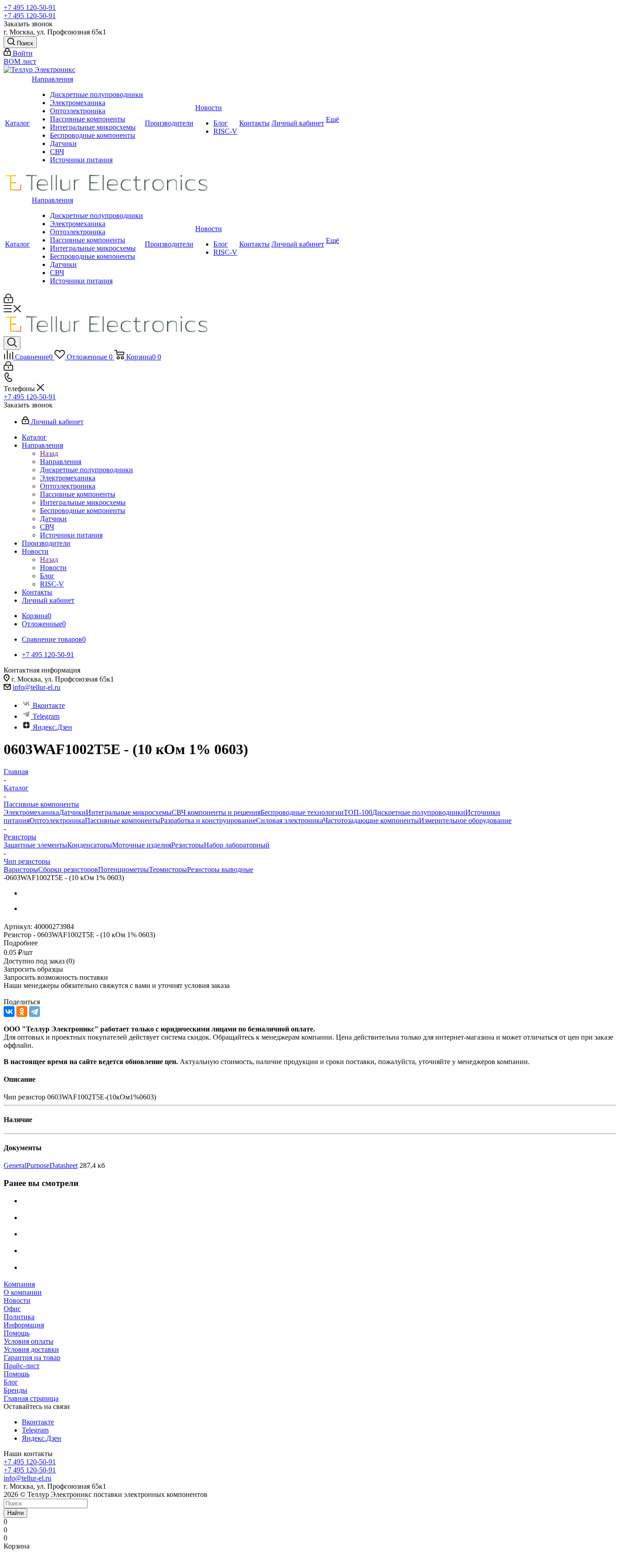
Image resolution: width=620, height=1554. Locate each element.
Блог (220, 123)
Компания (19, 1284)
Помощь (17, 1333)
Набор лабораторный (237, 845)
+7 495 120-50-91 (30, 7)
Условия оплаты (29, 1341)
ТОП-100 (358, 812)
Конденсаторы (89, 845)
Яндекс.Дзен (52, 727)
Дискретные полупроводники (96, 94)
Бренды (15, 1390)
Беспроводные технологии (302, 812)
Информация (24, 1325)
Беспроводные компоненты (92, 135)
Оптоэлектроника (77, 111)
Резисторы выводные (220, 869)
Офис (12, 1308)
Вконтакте (49, 705)
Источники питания (81, 160)
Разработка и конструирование (208, 820)
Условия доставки (31, 1349)
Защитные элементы (35, 845)
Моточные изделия (141, 845)
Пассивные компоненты (87, 119)
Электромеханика (77, 103)
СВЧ (57, 151)
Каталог (17, 123)
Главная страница (31, 1398)
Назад (49, 453)
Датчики (63, 143)
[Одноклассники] (21, 1011)
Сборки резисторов (68, 869)
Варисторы (21, 869)
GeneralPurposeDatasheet (41, 1165)
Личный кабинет (297, 123)
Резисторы (187, 845)
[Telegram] (34, 1011)
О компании (23, 1292)
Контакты (254, 123)
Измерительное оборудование (465, 820)
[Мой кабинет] (8, 301)
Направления (52, 79)
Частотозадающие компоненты (371, 820)
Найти (15, 1513)
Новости (208, 107)
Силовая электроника (289, 820)
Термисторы (168, 869)
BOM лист (20, 61)
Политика (19, 1317)
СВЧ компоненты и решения (216, 812)
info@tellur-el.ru (36, 687)
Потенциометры (123, 869)
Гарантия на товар (32, 1357)
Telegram (46, 716)
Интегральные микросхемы (93, 127)
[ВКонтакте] (9, 1011)
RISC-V (225, 131)
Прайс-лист (21, 1366)
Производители (169, 123)
